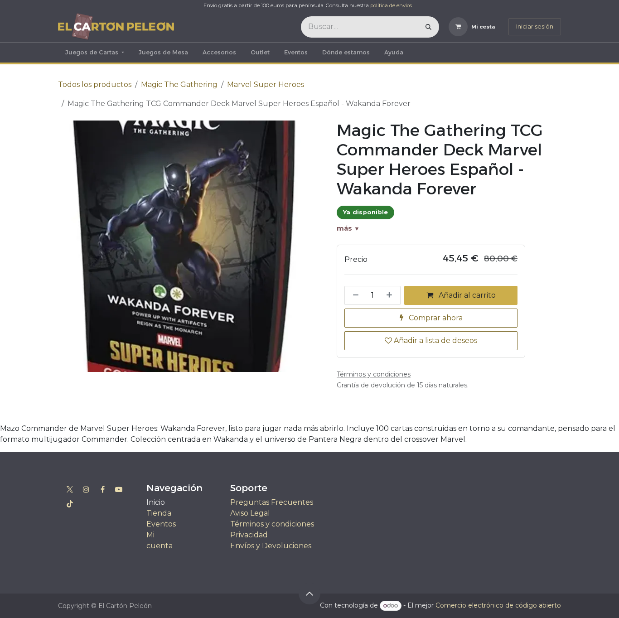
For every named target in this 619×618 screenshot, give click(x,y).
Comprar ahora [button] (435, 318)
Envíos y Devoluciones (270, 545)
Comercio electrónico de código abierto (498, 605)
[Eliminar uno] (354, 295)
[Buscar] (428, 27)
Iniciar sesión (534, 26)
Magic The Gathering (179, 84)
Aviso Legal (250, 513)
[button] (309, 593)
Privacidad (249, 535)
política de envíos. (391, 5)
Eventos (161, 524)
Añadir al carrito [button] (466, 295)
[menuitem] (94, 52)
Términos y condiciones (272, 524)
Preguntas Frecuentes (271, 502)
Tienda (158, 513)
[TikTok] (70, 504)
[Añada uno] (391, 295)
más (348, 228)
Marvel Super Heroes (265, 84)
